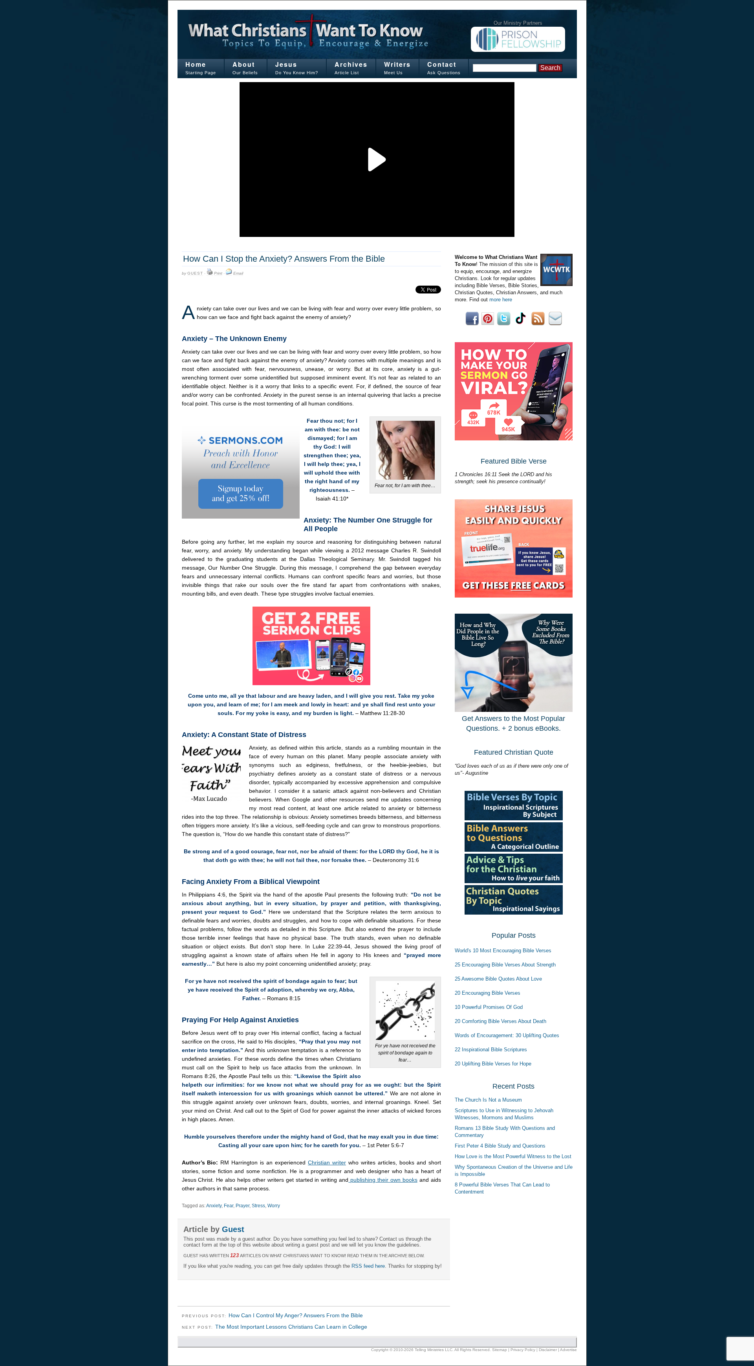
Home (195, 64)
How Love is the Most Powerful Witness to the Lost (513, 1156)
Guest (195, 273)
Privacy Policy (523, 1350)
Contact (441, 64)
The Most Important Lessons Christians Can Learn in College (291, 1327)
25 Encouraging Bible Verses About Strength (505, 965)
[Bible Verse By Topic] (514, 818)
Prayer (242, 1205)
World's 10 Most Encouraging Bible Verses (503, 950)
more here (500, 300)
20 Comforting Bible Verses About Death (500, 1021)
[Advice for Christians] (514, 881)
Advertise (568, 1350)
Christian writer (327, 1162)
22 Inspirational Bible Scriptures (491, 1049)
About (243, 64)
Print (218, 273)
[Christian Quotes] (514, 913)
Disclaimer (548, 1350)
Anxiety (213, 1205)
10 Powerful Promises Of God (489, 1007)
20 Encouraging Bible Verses (487, 993)
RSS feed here (368, 1266)
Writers (397, 64)
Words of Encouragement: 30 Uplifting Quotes (507, 1035)
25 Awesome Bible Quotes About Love (498, 979)
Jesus (286, 64)
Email (238, 273)
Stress (258, 1205)
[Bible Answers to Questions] (514, 850)
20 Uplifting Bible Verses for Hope (493, 1064)
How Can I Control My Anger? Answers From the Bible (296, 1315)
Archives (351, 64)
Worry (273, 1205)
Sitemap (499, 1350)
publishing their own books (382, 1180)
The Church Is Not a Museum (488, 1100)
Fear (228, 1205)
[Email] (229, 273)
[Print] (210, 273)
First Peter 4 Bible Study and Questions (500, 1146)
